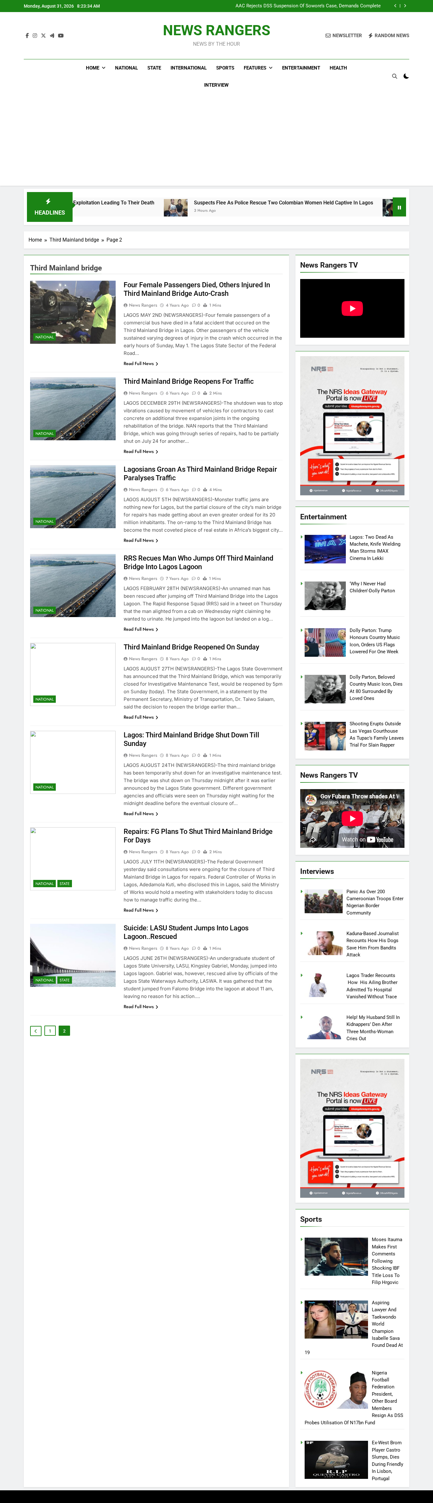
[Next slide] (405, 6)
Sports (225, 68)
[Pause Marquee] (399, 206)
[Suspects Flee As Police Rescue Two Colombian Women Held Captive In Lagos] (121, 211)
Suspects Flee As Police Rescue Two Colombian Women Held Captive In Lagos (229, 203)
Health (338, 68)
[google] (52, 36)
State (154, 68)
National (126, 68)
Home (92, 68)
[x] (43, 36)
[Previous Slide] (395, 6)
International (189, 68)
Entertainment (301, 68)
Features (255, 68)
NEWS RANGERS (216, 30)
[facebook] (27, 36)
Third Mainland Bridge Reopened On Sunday (191, 647)
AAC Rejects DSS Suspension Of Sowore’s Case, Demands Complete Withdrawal (308, 6)
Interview (216, 85)
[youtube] (61, 36)
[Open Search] (394, 76)
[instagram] (35, 36)
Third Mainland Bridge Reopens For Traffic (189, 381)
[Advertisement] (216, 141)
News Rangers (143, 305)
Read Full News (139, 363)
